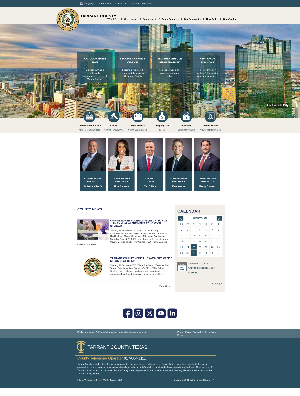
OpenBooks (229, 19)
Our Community (192, 19)
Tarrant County (98, 16)
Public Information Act (88, 332)
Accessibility (199, 332)
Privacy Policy (184, 332)
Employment (149, 19)
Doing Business (170, 19)
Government (130, 19)
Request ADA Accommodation (132, 332)
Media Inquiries (108, 332)
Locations (147, 3)
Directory (134, 3)
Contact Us (120, 3)
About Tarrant (105, 3)
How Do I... (212, 19)
